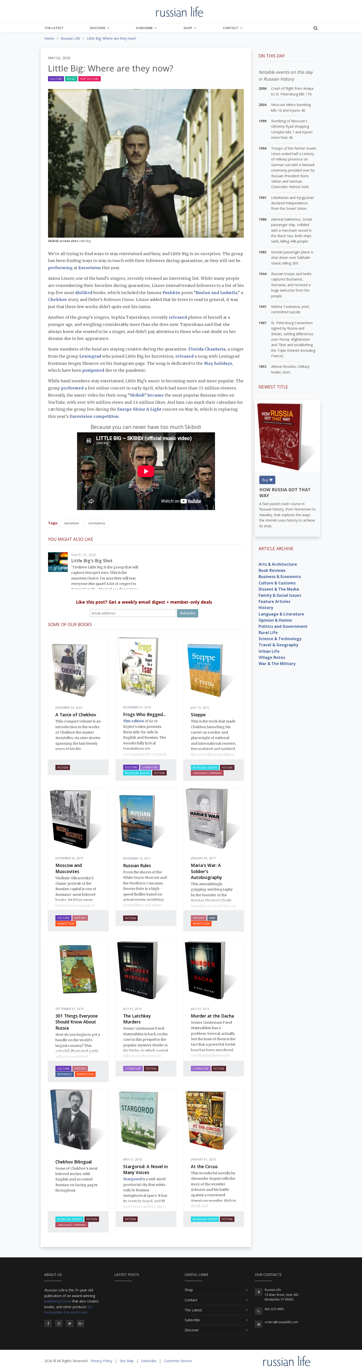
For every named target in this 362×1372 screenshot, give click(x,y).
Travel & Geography (278, 645)
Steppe (198, 715)
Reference (64, 1074)
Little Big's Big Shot (92, 560)
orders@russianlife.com (281, 1322)
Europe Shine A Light (139, 409)
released (178, 317)
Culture (56, 79)
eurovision (71, 523)
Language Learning (207, 773)
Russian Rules (137, 865)
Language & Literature (281, 614)
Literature (150, 767)
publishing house (57, 1301)
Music (71, 79)
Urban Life (269, 651)
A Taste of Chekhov (75, 715)
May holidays (218, 363)
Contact (230, 28)
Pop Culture (89, 79)
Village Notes (272, 657)
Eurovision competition (94, 416)
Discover (97, 28)
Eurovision (89, 267)
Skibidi (137, 395)
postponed (93, 370)
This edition (133, 721)
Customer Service (178, 1360)
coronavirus (96, 523)
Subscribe (144, 28)
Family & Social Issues (280, 595)
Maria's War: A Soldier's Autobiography (206, 871)
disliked (83, 292)
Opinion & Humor (275, 620)
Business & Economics (280, 576)
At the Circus (204, 1166)
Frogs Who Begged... (144, 714)
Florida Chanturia (207, 349)
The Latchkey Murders (137, 1019)
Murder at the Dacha (212, 1016)
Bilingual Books (137, 773)
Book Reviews (272, 570)
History (80, 918)
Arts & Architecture (278, 564)
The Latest (54, 28)
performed (72, 388)
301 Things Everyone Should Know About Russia (76, 1022)
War (212, 918)
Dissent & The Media (279, 589)
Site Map (127, 1360)
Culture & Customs (277, 583)
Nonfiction (65, 923)
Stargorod (132, 1179)
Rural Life (268, 632)
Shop (187, 28)
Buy (265, 479)
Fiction (62, 767)
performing (60, 267)
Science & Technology (280, 638)
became (156, 395)
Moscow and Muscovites (68, 868)
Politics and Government (283, 626)
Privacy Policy (101, 1360)
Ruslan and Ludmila (216, 292)
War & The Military (277, 663)
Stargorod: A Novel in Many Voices (145, 1169)
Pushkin (171, 292)
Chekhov (57, 299)
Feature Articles (274, 601)
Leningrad (90, 356)
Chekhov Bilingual (73, 1162)
